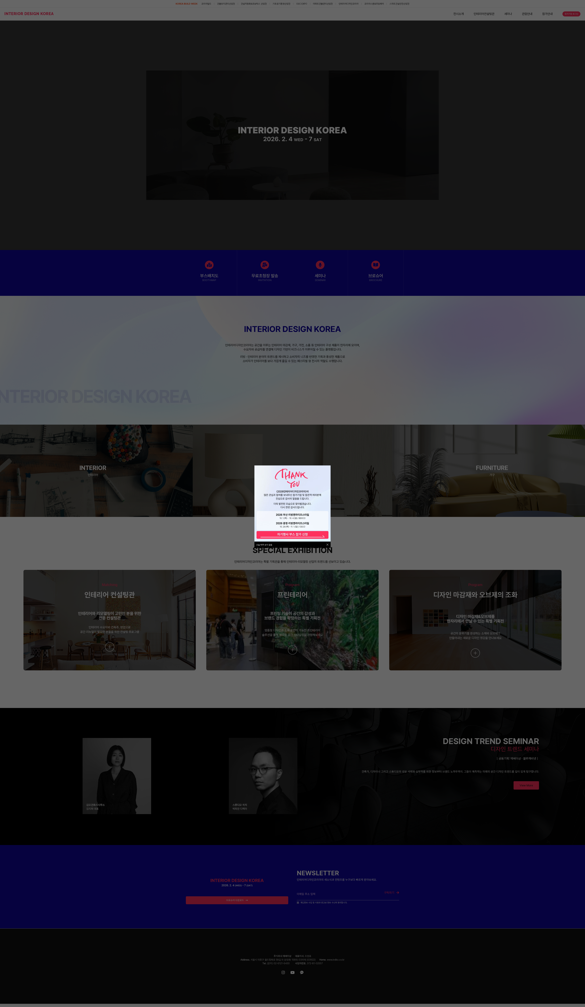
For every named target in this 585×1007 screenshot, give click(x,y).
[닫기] (327, 545)
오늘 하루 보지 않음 (264, 545)
